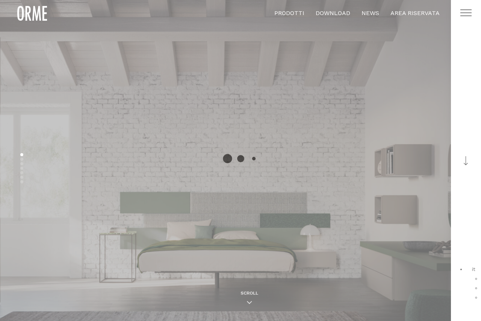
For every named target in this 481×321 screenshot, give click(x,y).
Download (333, 13)
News (370, 13)
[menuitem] (473, 269)
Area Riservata (415, 13)
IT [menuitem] (473, 269)
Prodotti (289, 13)
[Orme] (32, 13)
